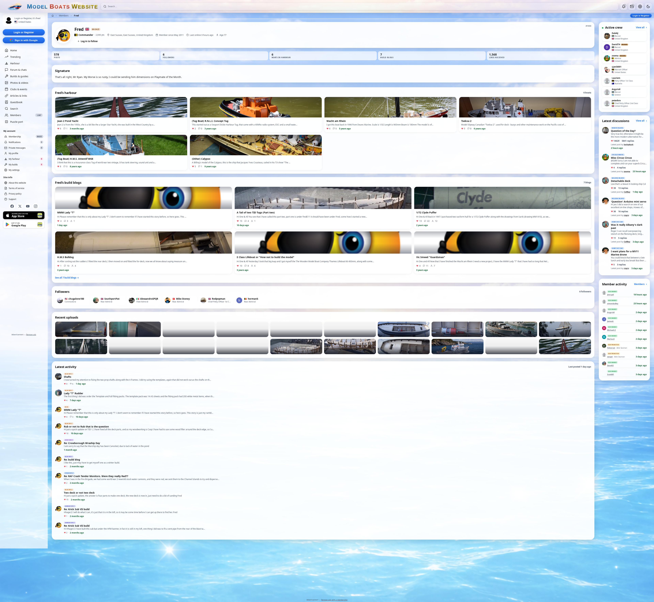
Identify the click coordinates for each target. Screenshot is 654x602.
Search (14, 108)
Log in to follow (89, 41)
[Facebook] (12, 206)
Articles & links (18, 95)
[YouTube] (28, 206)
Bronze (95, 29)
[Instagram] (36, 206)
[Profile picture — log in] (8, 20)
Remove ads (31, 334)
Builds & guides (19, 76)
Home (13, 50)
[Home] (52, 16)
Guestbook (16, 102)
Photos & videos (19, 82)
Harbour (15, 63)
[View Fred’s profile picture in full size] (63, 35)
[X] (20, 206)
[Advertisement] (23, 281)
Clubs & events (18, 89)
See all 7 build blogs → (67, 277)
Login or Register (24, 32)
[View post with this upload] (81, 329)
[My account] (640, 6)
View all (640, 27)
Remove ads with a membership (334, 600)
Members (63, 15)
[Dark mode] (648, 6)
